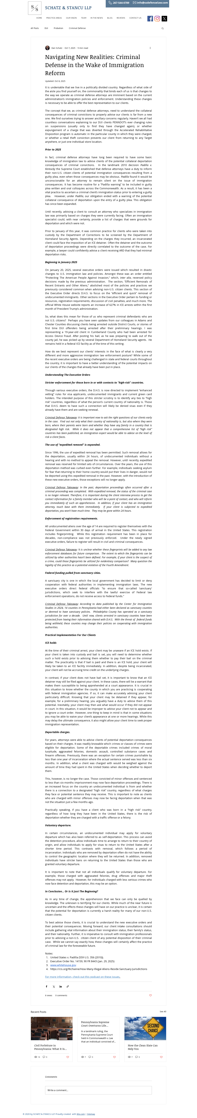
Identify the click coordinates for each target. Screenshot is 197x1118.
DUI (46, 28)
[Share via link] (67, 986)
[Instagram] (157, 18)
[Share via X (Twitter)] (53, 986)
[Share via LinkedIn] (60, 986)
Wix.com (81, 1114)
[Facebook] (150, 18)
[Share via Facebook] (46, 986)
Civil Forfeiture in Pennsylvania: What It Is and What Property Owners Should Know (51, 1047)
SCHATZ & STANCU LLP (68, 8)
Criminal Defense (77, 28)
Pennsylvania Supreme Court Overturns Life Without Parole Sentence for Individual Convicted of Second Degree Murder (98, 1023)
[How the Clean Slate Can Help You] (145, 1028)
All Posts (35, 28)
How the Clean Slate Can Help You (143, 1047)
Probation (58, 28)
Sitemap (91, 1114)
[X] (164, 18)
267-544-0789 (121, 3)
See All (163, 1011)
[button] (162, 28)
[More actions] (150, 48)
